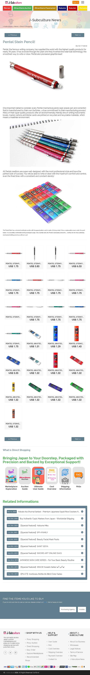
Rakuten (72, 8)
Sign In (76, 2)
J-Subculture (8, 26)
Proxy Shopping (33, 639)
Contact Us (52, 659)
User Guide (52, 642)
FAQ (50, 645)
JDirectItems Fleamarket (45, 8)
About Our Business (77, 642)
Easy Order (31, 650)
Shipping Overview (55, 652)
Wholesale (74, 645)
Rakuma (62, 8)
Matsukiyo (83, 8)
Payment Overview (55, 656)
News (16, 26)
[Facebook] (5, 652)
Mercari (7, 8)
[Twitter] (10, 652)
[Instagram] (15, 652)
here (45, 602)
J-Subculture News (77, 659)
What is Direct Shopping (16, 450)
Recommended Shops (32, 658)
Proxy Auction (32, 643)
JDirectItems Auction (22, 8)
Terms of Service (76, 652)
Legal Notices (75, 649)
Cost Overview (53, 649)
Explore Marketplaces (35, 653)
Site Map (73, 656)
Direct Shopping (26, 26)
